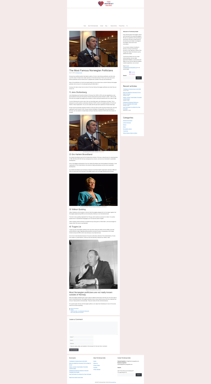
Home (85, 25)
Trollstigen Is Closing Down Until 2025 (132, 89)
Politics (72, 309)
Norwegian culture (127, 129)
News (124, 126)
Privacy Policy (121, 25)
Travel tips (125, 131)
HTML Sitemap (96, 369)
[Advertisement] (105, 16)
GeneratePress (113, 382)
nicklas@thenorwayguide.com (130, 67)
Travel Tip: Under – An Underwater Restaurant (80, 311)
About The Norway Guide (93, 25)
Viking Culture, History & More (130, 133)
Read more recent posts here (76, 377)
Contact (101, 25)
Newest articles (114, 25)
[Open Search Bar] (127, 26)
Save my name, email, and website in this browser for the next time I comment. (88, 346)
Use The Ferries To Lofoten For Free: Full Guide (80, 374)
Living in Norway (127, 122)
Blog (106, 25)
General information (75, 308)
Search (138, 77)
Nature (124, 124)
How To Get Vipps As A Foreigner (77, 312)
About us (95, 363)
